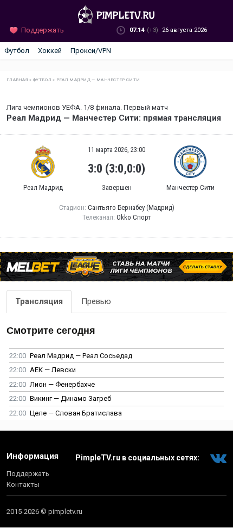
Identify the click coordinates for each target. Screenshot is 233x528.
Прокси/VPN (90, 51)
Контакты (23, 484)
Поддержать (28, 474)
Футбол (16, 51)
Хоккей (50, 51)
